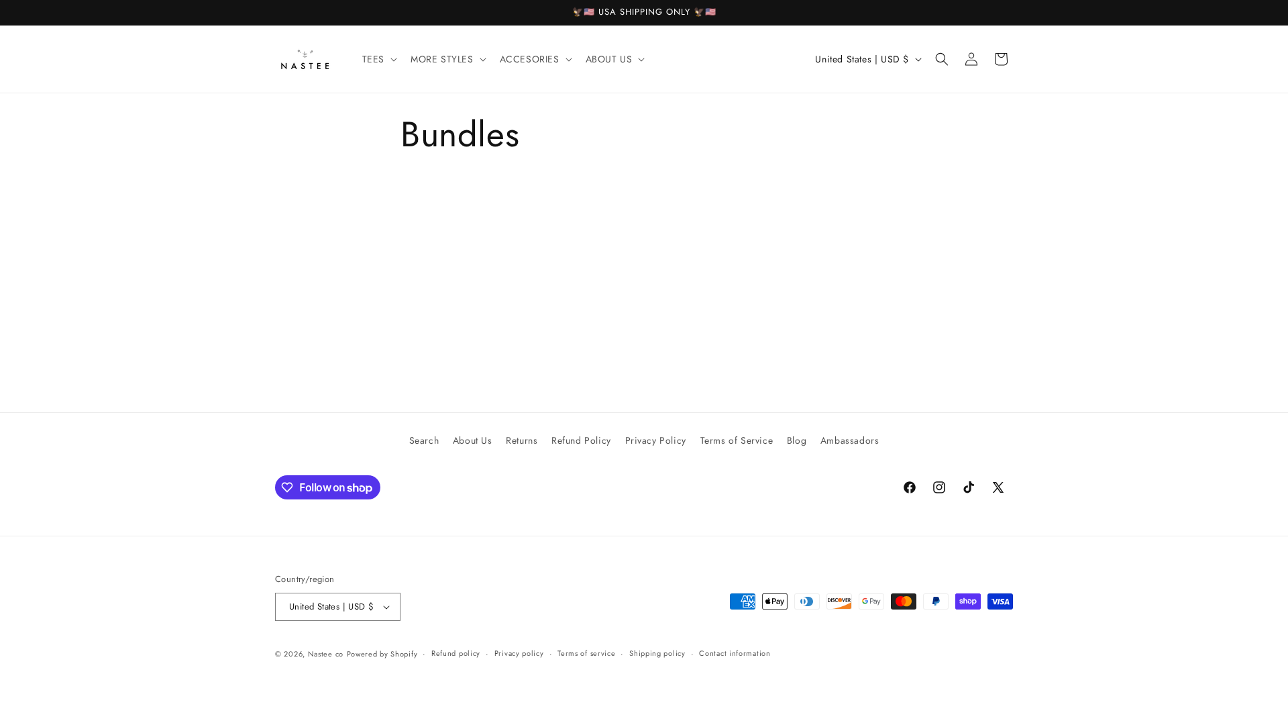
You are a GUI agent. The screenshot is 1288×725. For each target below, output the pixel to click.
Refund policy (455, 653)
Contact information (734, 653)
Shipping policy (657, 653)
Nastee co (325, 653)
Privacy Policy (655, 440)
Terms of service (586, 653)
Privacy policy (519, 653)
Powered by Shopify (382, 653)
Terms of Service (736, 440)
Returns (521, 440)
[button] (378, 59)
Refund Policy (581, 440)
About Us (472, 440)
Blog (796, 440)
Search (424, 440)
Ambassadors (849, 440)
